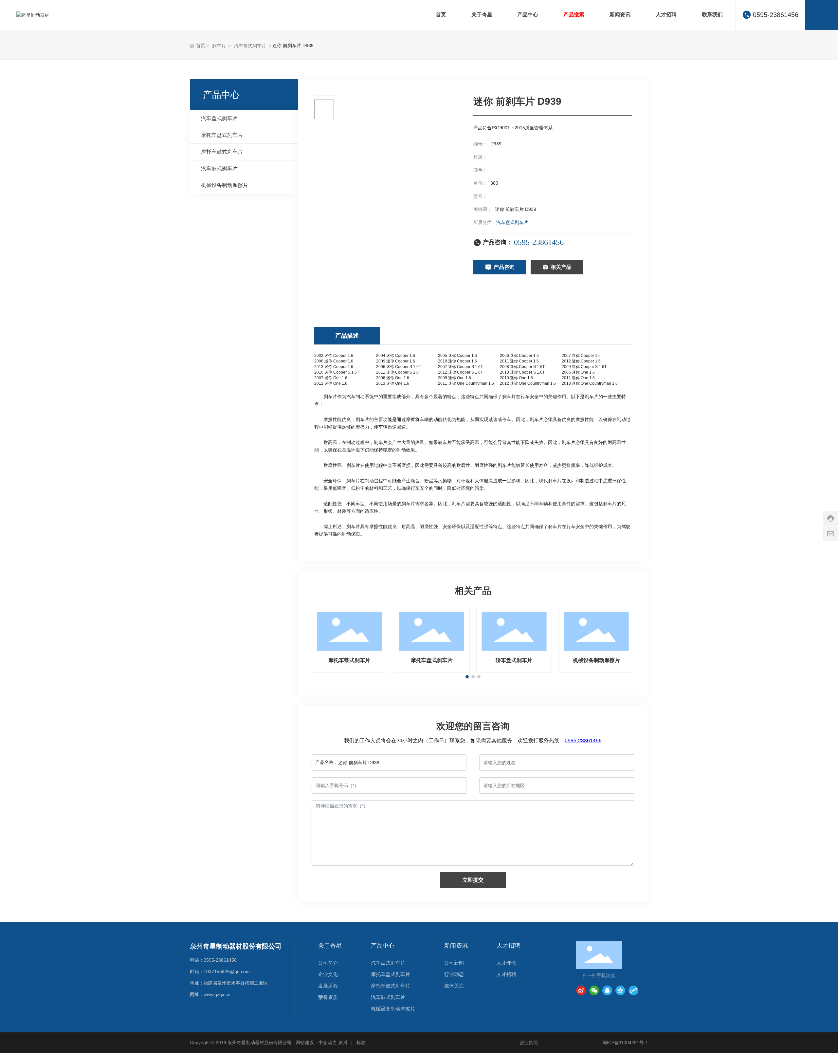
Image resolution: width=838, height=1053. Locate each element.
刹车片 (219, 45)
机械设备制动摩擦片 (596, 660)
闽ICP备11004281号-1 (625, 1042)
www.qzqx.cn (217, 994)
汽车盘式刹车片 (250, 45)
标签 (361, 1042)
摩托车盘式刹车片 (432, 660)
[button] (467, 676)
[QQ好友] (607, 990)
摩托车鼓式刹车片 (349, 660)
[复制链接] (633, 990)
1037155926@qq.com (227, 971)
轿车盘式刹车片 (514, 660)
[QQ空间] (620, 990)
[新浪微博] (581, 990)
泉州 (342, 1042)
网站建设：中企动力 (316, 1042)
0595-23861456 (775, 14)
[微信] (594, 990)
